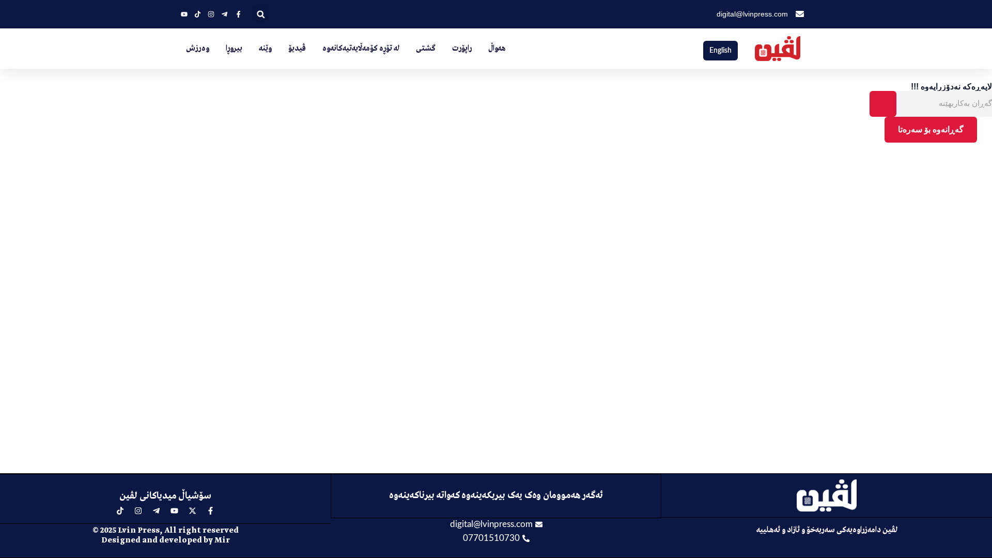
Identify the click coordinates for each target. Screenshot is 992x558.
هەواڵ (497, 48)
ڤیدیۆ (297, 48)
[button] (261, 14)
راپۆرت (462, 48)
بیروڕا (234, 48)
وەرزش (197, 48)
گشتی (426, 48)
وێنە (265, 48)
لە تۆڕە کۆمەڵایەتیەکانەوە (360, 48)
